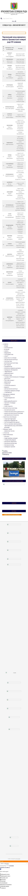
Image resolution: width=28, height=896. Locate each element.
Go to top (4, 33)
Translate (11, 865)
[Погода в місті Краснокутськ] (12, 451)
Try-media (17, 858)
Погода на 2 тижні (7, 452)
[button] (0, 869)
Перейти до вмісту (5, 867)
